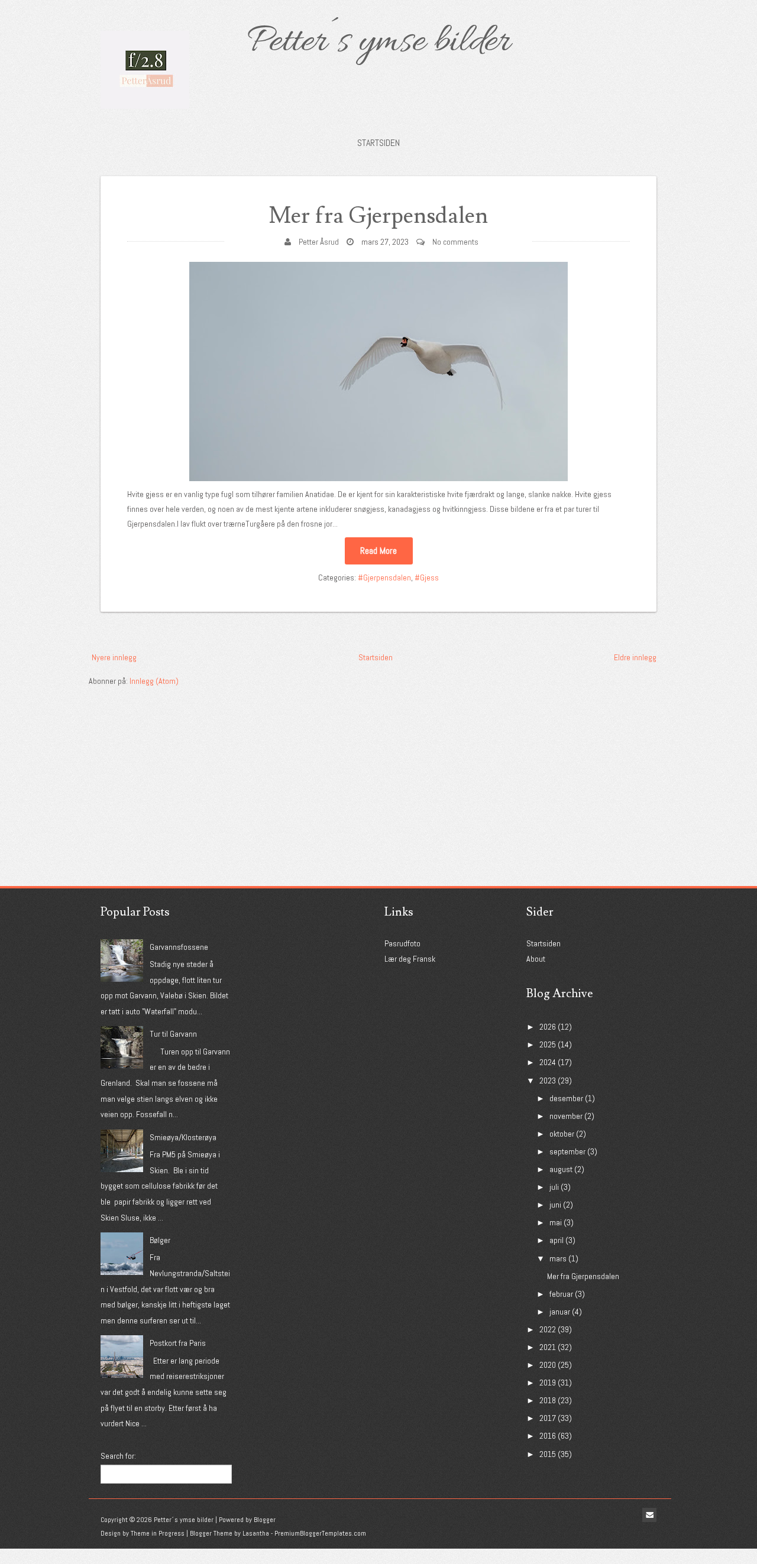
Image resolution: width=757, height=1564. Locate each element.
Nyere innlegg (114, 657)
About (535, 958)
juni (555, 1204)
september (567, 1151)
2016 (547, 1435)
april (556, 1240)
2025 (547, 1044)
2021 (547, 1347)
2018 (547, 1400)
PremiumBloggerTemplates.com (320, 1533)
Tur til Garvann (173, 1033)
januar (559, 1311)
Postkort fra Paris (178, 1343)
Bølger (160, 1240)
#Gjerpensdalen (384, 577)
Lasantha (255, 1533)
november (566, 1116)
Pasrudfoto (402, 943)
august (560, 1169)
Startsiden (378, 143)
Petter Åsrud (319, 241)
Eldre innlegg (635, 657)
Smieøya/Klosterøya (183, 1137)
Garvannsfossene (179, 947)
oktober (561, 1133)
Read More (378, 550)
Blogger (265, 1519)
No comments (455, 241)
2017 (547, 1418)
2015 (547, 1454)
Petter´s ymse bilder (378, 43)
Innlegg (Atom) (154, 681)
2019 (547, 1382)
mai (555, 1222)
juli (554, 1187)
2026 (547, 1026)
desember (566, 1098)
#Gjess (427, 577)
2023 (547, 1080)
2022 (547, 1329)
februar (561, 1294)
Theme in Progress (158, 1533)
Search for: (118, 1456)
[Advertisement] (177, 762)
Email (649, 1515)
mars (558, 1258)
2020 (547, 1364)
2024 (547, 1062)
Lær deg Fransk (409, 958)
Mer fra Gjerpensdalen (378, 216)
